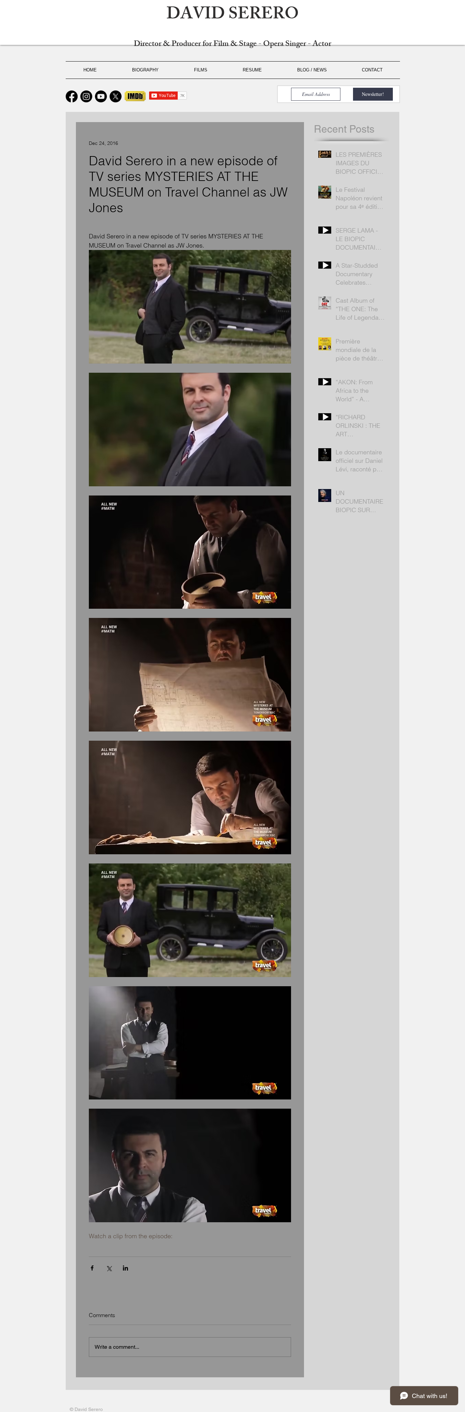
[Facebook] (72, 96)
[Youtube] (101, 96)
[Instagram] (86, 96)
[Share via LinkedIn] (125, 1268)
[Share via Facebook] (92, 1268)
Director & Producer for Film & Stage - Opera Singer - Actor (232, 45)
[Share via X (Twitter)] (109, 1268)
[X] (116, 96)
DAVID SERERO (232, 15)
